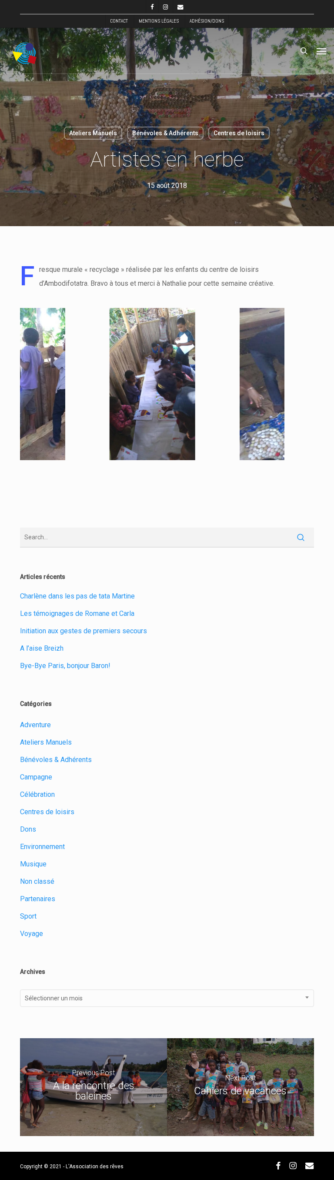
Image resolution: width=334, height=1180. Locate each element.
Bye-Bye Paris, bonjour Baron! (65, 666)
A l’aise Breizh (41, 648)
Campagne (36, 777)
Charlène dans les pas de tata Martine (77, 596)
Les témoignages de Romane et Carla (77, 613)
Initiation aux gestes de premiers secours (83, 631)
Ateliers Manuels (93, 133)
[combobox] (167, 998)
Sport (28, 916)
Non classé (37, 881)
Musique (33, 864)
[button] (321, 51)
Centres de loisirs (239, 133)
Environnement (42, 846)
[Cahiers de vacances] (240, 1087)
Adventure (35, 725)
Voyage (31, 933)
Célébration (37, 794)
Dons (28, 829)
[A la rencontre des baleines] (93, 1087)
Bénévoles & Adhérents (165, 133)
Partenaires (37, 899)
